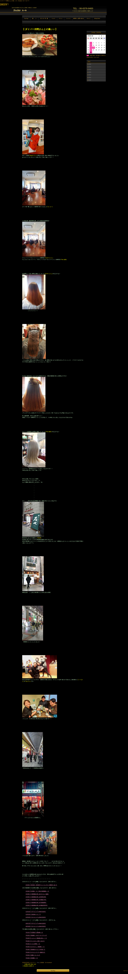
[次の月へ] (104, 36)
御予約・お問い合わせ (78, 18)
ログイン (125, 970)
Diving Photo (97, 18)
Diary (38, 962)
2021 (90, 77)
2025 (90, 67)
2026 (90, 64)
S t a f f (53, 18)
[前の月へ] (99, 36)
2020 (90, 80)
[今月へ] (101, 36)
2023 (90, 72)
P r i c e (60, 18)
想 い (34, 18)
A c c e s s (68, 18)
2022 (90, 74)
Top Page (26, 18)
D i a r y (88, 18)
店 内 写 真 (44, 18)
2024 (90, 69)
